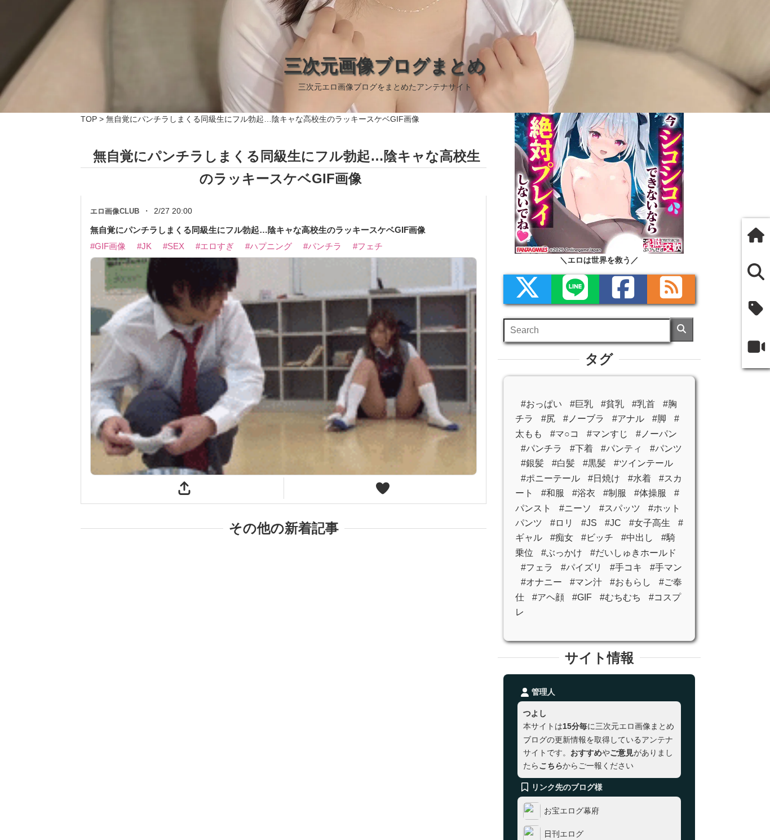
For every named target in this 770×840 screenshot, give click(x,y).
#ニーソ (575, 508)
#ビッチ (597, 537)
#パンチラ (541, 448)
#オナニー (541, 582)
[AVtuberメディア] (756, 349)
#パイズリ (581, 567)
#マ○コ (564, 434)
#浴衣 (583, 493)
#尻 (548, 418)
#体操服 (650, 493)
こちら (551, 765)
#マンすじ (607, 434)
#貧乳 (612, 404)
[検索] (681, 329)
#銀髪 (532, 463)
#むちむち (620, 597)
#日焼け (604, 478)
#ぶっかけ (561, 553)
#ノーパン (656, 434)
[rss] (671, 289)
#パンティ (621, 448)
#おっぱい (541, 404)
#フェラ (537, 567)
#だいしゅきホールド (633, 553)
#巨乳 (581, 404)
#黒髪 (594, 463)
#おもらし (630, 582)
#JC (613, 523)
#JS (589, 523)
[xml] (527, 289)
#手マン (666, 567)
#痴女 (561, 537)
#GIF (582, 597)
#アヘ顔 (548, 597)
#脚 (659, 418)
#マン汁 (586, 582)
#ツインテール (643, 463)
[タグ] (756, 310)
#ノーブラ (583, 418)
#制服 (614, 493)
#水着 (639, 478)
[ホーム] (756, 236)
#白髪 (563, 463)
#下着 (581, 448)
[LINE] (575, 289)
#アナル (628, 418)
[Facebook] (623, 289)
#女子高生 (649, 523)
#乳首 (643, 404)
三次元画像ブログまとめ (385, 65)
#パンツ (666, 448)
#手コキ (626, 567)
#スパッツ (619, 508)
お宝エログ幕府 (571, 810)
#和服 (552, 493)
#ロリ (561, 523)
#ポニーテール (550, 478)
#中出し (637, 537)
